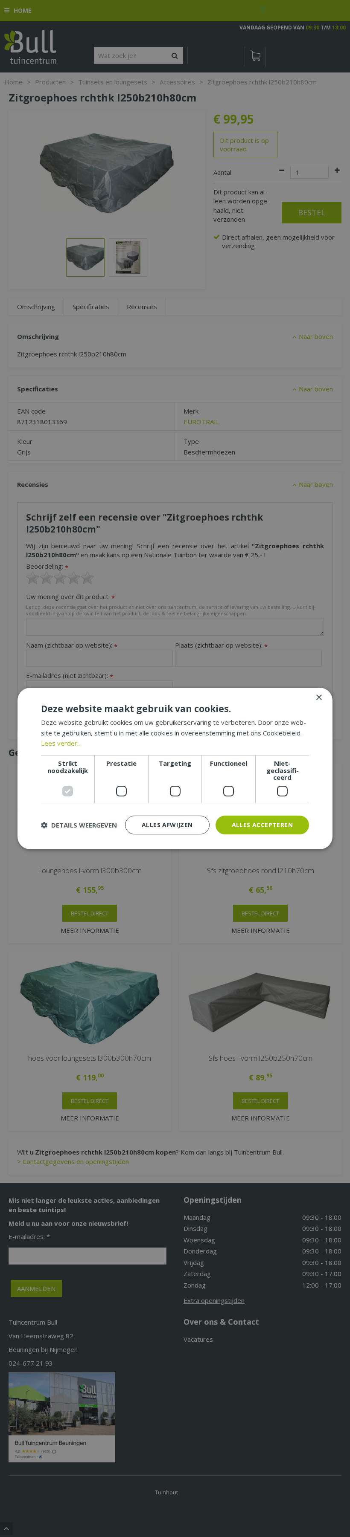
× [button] (318, 698)
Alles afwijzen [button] (167, 825)
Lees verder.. (60, 743)
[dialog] (175, 769)
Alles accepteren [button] (262, 825)
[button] (79, 825)
